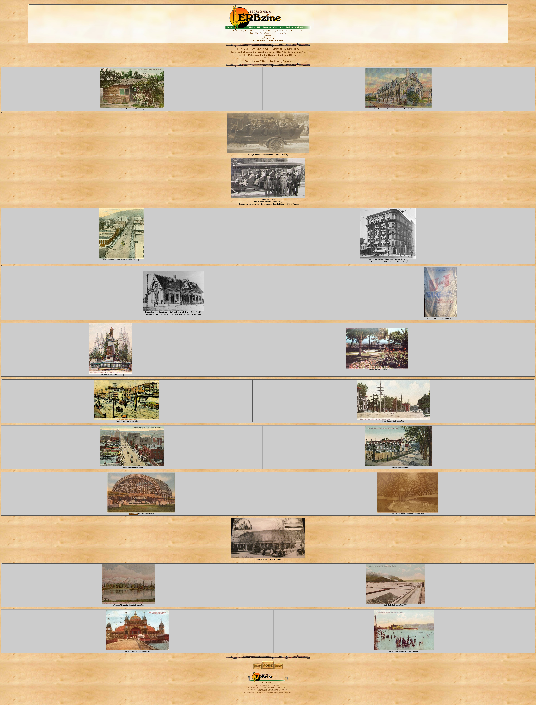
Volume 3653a (268, 38)
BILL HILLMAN (268, 683)
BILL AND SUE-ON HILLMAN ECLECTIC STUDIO (268, 687)
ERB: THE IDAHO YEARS (268, 40)
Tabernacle (133, 514)
